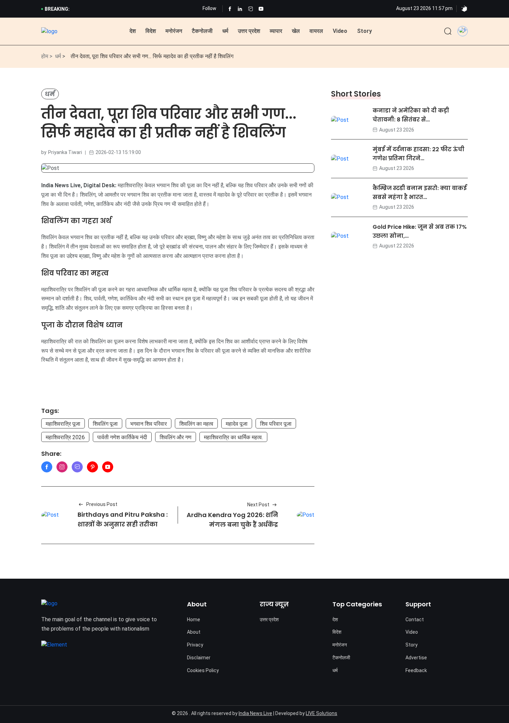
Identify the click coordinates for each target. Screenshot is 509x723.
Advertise (416, 657)
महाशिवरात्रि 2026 (65, 437)
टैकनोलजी (202, 31)
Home (193, 619)
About (193, 632)
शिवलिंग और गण (175, 437)
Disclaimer (199, 657)
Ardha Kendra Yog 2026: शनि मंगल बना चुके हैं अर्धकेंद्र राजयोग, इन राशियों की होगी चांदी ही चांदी (232, 530)
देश (133, 31)
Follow (209, 8)
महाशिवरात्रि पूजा (63, 424)
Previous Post (101, 504)
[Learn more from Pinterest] (92, 466)
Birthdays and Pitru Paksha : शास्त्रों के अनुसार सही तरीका (123, 519)
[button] (462, 29)
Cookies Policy (203, 670)
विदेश (150, 31)
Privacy (195, 645)
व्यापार (276, 31)
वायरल (316, 31)
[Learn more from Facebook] (229, 8)
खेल (296, 31)
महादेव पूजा (237, 424)
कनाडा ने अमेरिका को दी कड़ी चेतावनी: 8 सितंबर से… (411, 115)
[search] (448, 31)
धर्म (225, 31)
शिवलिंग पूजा (105, 424)
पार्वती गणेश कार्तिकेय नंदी (122, 437)
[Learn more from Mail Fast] (250, 8)
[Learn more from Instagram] (62, 466)
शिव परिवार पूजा (276, 424)
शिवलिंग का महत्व (196, 424)
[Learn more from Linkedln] (240, 8)
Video (340, 31)
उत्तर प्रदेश (249, 31)
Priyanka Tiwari (65, 152)
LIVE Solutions (321, 713)
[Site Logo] (49, 31)
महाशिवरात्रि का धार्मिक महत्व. (233, 437)
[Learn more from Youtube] (261, 8)
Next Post (258, 504)
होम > (46, 56)
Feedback (416, 670)
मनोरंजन (174, 31)
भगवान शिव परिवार (148, 424)
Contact (414, 619)
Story (364, 31)
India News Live (255, 713)
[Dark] (464, 9)
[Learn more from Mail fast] (77, 466)
